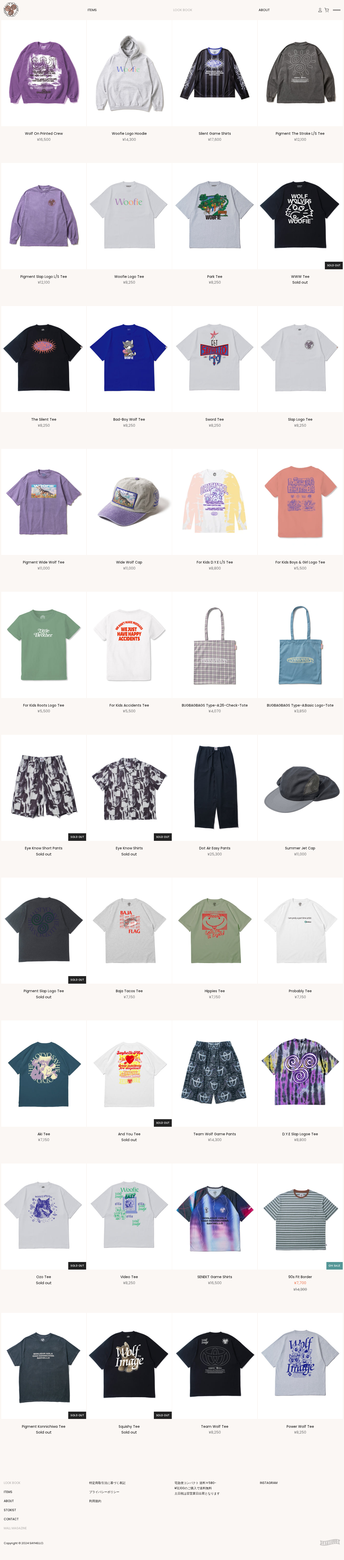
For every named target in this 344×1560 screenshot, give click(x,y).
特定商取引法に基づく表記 (107, 1483)
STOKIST (10, 1510)
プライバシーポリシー (104, 1492)
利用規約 (95, 1501)
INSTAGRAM (269, 1483)
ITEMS (8, 1492)
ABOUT (264, 10)
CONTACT (11, 1519)
